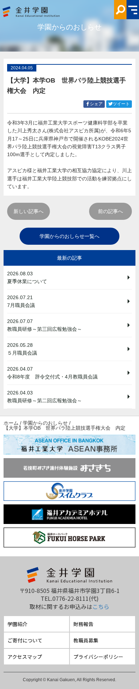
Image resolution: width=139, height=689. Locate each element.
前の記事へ (110, 211)
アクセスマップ (24, 656)
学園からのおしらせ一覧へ (69, 236)
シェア (97, 104)
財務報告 (83, 623)
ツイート (122, 104)
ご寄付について (24, 640)
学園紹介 (17, 623)
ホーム (11, 423)
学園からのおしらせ (45, 423)
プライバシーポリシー (98, 656)
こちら (100, 606)
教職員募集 (85, 640)
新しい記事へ (28, 211)
